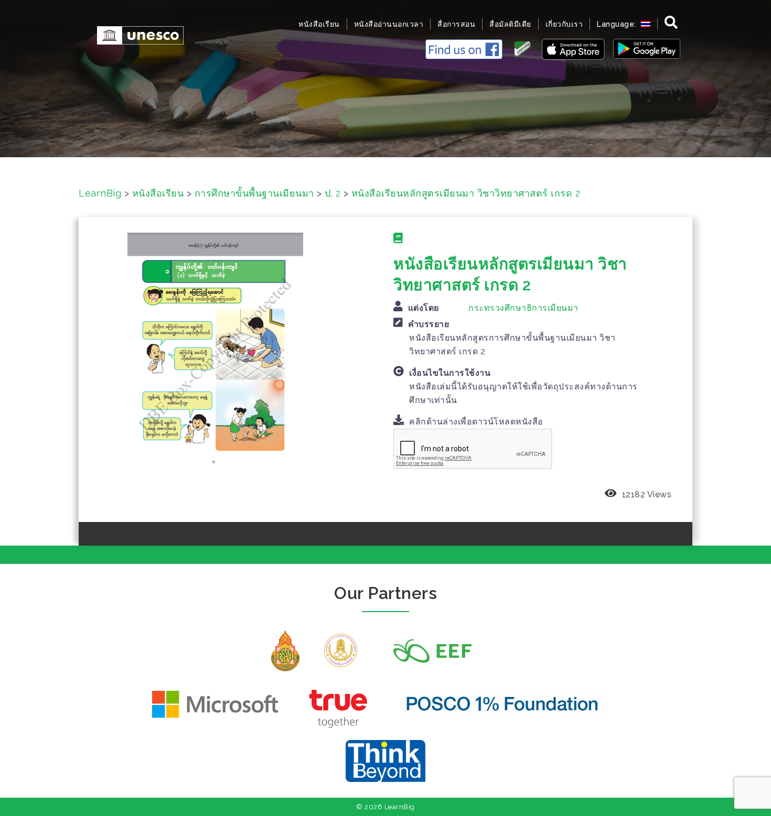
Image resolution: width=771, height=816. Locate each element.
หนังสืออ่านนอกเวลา (389, 24)
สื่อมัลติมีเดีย (510, 24)
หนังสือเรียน (319, 24)
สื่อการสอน (456, 24)
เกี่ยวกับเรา (564, 24)
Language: (617, 24)
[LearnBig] (135, 34)
